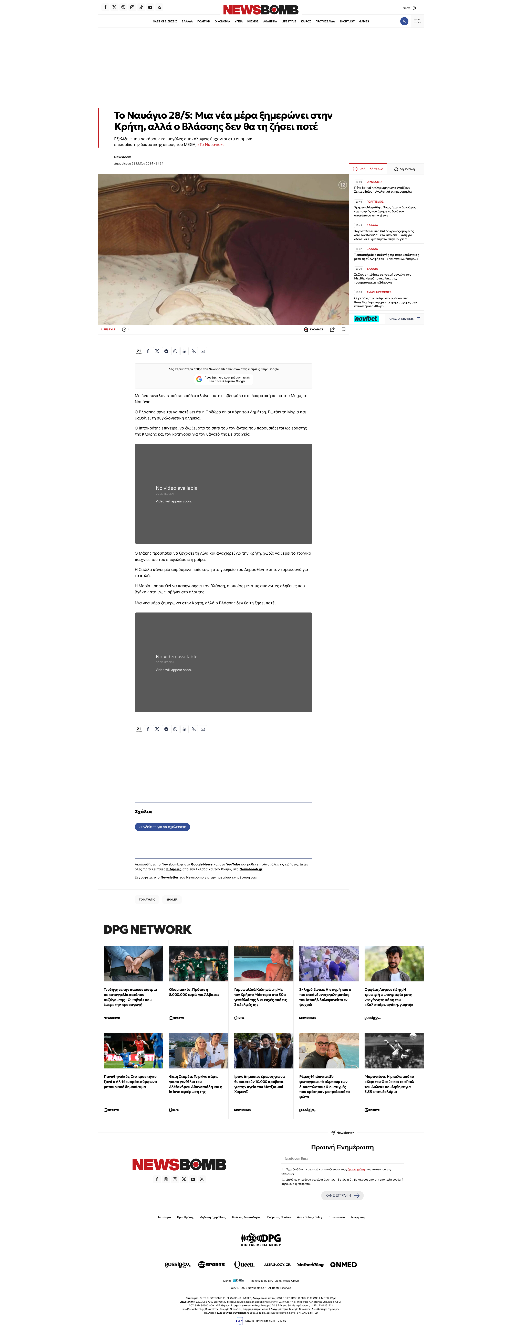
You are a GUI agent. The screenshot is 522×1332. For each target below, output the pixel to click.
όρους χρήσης (357, 1169)
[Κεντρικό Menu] (417, 21)
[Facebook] (105, 7)
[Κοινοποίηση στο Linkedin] (184, 351)
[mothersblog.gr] (310, 1265)
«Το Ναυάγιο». (210, 144)
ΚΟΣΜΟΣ (253, 21)
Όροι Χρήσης (185, 1217)
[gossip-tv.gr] (178, 1265)
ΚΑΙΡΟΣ (306, 21)
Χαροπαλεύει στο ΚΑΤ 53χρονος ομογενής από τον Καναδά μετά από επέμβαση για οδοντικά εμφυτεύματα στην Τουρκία (384, 235)
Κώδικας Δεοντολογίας (246, 1217)
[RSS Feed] (159, 7)
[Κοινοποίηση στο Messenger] (166, 351)
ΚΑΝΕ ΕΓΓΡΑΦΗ (338, 1195)
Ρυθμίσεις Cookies (279, 1217)
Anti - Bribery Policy (310, 1217)
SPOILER (172, 899)
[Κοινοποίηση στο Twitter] (157, 351)
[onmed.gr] (343, 1265)
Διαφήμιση (358, 1217)
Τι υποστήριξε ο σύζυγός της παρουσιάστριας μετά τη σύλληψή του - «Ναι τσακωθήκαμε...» (386, 257)
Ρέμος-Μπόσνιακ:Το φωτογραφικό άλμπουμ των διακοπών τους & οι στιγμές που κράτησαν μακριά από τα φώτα (324, 1086)
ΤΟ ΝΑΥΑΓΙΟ (147, 899)
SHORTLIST (347, 21)
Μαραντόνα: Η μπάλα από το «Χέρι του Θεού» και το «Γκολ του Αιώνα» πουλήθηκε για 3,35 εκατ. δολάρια (389, 1084)
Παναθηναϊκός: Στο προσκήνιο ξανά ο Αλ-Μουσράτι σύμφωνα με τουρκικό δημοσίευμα (130, 1081)
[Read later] (343, 329)
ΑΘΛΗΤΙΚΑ (270, 21)
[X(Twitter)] (114, 7)
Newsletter (170, 877)
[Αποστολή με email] (203, 351)
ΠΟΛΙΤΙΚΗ (203, 21)
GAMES (364, 21)
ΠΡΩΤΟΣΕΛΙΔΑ (325, 21)
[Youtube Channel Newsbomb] (150, 7)
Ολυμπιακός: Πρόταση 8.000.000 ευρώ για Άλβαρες (194, 992)
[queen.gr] (244, 1265)
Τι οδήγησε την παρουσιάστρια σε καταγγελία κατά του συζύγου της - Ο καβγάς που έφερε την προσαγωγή (130, 997)
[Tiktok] (141, 7)
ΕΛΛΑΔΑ (187, 21)
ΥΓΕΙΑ (239, 21)
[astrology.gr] (277, 1265)
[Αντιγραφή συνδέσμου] (332, 329)
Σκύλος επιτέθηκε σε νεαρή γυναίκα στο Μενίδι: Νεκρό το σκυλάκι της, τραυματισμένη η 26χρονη (382, 279)
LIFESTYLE (289, 21)
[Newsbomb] (179, 1165)
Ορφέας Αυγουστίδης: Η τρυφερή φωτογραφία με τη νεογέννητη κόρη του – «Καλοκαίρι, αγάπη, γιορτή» (389, 997)
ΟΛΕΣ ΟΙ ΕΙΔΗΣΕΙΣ (165, 21)
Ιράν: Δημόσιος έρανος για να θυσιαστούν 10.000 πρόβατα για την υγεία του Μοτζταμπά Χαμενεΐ (259, 1084)
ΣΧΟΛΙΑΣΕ (316, 329)
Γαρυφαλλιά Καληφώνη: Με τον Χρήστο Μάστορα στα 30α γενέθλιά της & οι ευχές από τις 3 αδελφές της (260, 997)
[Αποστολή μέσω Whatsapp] (175, 351)
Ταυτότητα (164, 1217)
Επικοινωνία (337, 1217)
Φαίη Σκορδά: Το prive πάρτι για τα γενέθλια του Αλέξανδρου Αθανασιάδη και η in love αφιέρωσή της (195, 1084)
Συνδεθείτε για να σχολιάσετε (162, 827)
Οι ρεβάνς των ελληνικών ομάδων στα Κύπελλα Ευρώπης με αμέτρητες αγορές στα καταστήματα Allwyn (385, 302)
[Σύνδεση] (404, 21)
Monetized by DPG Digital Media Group (275, 1280)
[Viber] (123, 7)
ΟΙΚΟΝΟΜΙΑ (222, 21)
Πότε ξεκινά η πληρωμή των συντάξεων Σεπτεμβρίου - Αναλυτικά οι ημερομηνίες (383, 190)
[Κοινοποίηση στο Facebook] (148, 351)
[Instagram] (132, 7)
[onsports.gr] (211, 1265)
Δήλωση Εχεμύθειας (213, 1217)
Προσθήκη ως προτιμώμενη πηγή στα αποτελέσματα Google (227, 379)
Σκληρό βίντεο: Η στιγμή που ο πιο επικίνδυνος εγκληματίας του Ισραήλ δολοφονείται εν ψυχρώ (325, 997)
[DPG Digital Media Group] (261, 1240)
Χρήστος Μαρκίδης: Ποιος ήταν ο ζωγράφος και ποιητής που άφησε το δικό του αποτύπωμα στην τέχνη (385, 211)
